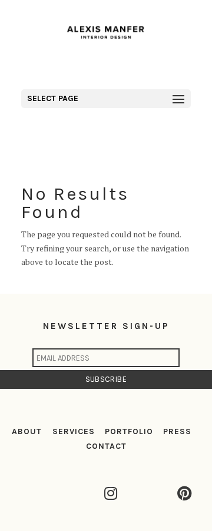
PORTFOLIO (129, 431)
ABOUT (27, 431)
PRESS (177, 431)
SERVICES (73, 431)
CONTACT (106, 446)
